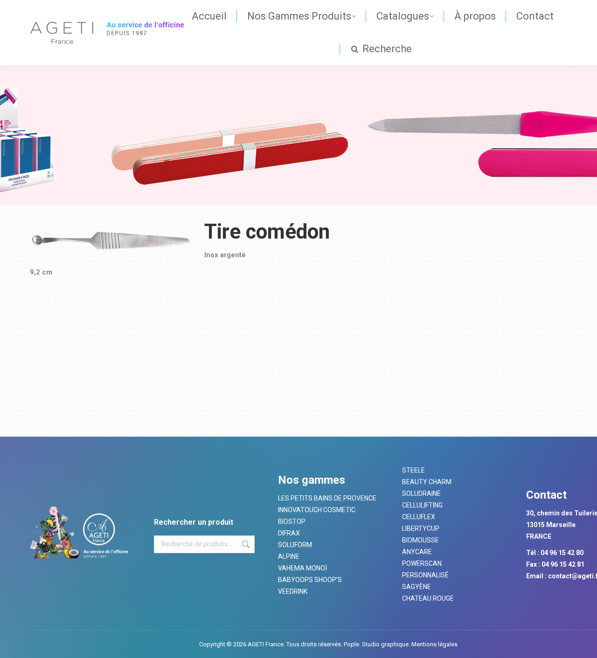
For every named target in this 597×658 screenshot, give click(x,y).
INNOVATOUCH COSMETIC (316, 510)
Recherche (245, 544)
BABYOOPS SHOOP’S (310, 579)
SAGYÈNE (416, 586)
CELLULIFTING (422, 505)
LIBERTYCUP (420, 528)
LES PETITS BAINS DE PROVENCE (327, 498)
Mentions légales (434, 644)
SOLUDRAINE (421, 493)
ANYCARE (417, 551)
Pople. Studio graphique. (377, 644)
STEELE (413, 470)
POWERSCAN (422, 563)
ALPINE (288, 556)
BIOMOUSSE (420, 540)
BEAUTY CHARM (426, 482)
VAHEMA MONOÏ (302, 568)
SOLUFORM (295, 544)
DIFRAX (289, 533)
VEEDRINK (292, 591)
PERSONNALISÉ (425, 575)
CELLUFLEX (418, 517)
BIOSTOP (291, 521)
